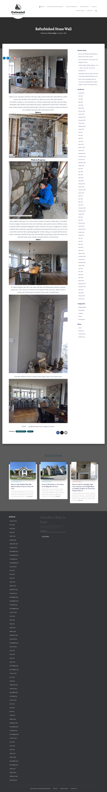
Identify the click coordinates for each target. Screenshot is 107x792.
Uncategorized (81, 319)
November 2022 (82, 208)
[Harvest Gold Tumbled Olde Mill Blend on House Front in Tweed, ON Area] (23, 470)
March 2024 (81, 180)
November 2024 (82, 156)
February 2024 (81, 183)
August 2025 (81, 129)
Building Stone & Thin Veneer (55, 6)
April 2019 (80, 289)
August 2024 (81, 165)
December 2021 (81, 229)
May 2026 (80, 102)
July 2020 (80, 268)
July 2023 (80, 195)
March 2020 (81, 280)
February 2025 (81, 147)
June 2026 (80, 99)
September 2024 (82, 162)
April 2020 (80, 277)
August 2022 (81, 214)
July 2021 (80, 238)
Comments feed (81, 334)
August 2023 (81, 192)
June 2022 (80, 220)
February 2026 (81, 111)
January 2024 (81, 186)
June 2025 (80, 135)
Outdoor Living (84, 6)
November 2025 (82, 120)
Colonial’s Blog (80, 10)
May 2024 (80, 174)
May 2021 (80, 244)
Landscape (80, 313)
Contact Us (90, 10)
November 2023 (82, 189)
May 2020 (80, 274)
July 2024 (80, 168)
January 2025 (81, 150)
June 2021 (80, 241)
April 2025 (80, 141)
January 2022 (81, 226)
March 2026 (81, 108)
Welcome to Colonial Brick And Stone (40, 788)
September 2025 (82, 126)
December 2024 (81, 153)
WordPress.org (81, 336)
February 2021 (81, 253)
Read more (30, 496)
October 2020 (81, 259)
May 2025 (80, 138)
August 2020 (81, 265)
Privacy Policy (64, 788)
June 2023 (80, 199)
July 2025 (80, 132)
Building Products (21, 431)
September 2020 (82, 262)
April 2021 (80, 247)
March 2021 (81, 250)
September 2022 (82, 211)
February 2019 (81, 295)
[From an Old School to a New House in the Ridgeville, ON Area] (53, 470)
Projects (30, 431)
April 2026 (80, 105)
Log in (79, 327)
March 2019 (81, 292)
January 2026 (81, 114)
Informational (81, 310)
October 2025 (81, 123)
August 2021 (81, 235)
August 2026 (81, 93)
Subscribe (45, 536)
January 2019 (81, 298)
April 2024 (80, 177)
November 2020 (82, 256)
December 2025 (81, 117)
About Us (55, 788)
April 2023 (80, 205)
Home (42, 6)
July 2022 (80, 217)
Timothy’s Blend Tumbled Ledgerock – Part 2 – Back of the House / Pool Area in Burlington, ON (88, 68)
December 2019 (81, 283)
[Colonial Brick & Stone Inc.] (18, 8)
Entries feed (81, 330)
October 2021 (81, 232)
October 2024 (81, 159)
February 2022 (81, 223)
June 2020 (80, 271)
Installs (94, 6)
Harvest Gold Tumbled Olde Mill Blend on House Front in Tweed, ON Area (22, 486)
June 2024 (80, 171)
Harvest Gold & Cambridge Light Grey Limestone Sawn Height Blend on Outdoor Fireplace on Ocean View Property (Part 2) (87, 82)
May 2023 (80, 202)
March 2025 (81, 144)
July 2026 (80, 96)
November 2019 (82, 286)
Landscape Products (71, 6)
